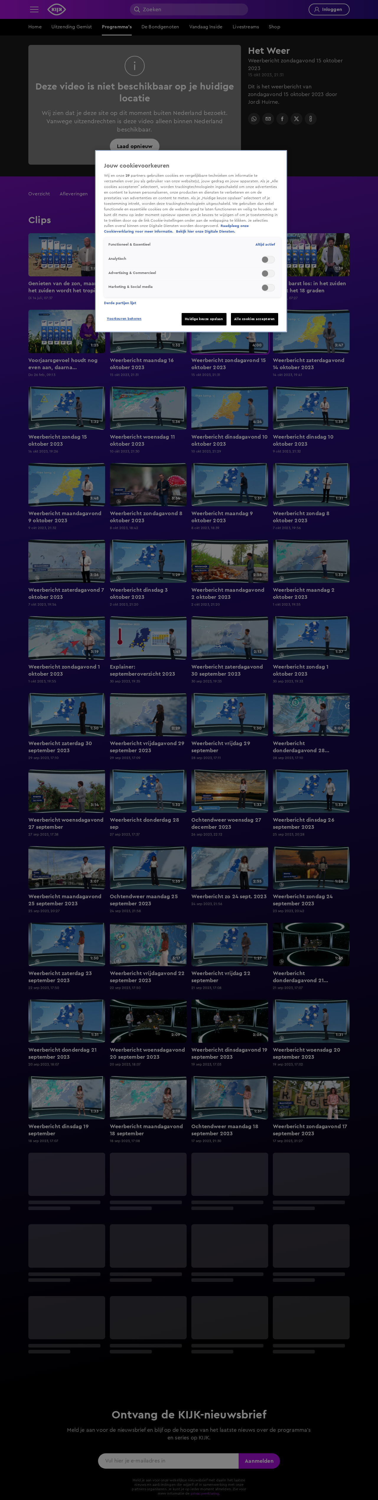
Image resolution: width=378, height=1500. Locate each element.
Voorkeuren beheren (124, 318)
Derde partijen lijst (120, 303)
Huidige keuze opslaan (204, 319)
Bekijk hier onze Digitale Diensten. (205, 231)
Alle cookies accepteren (254, 319)
